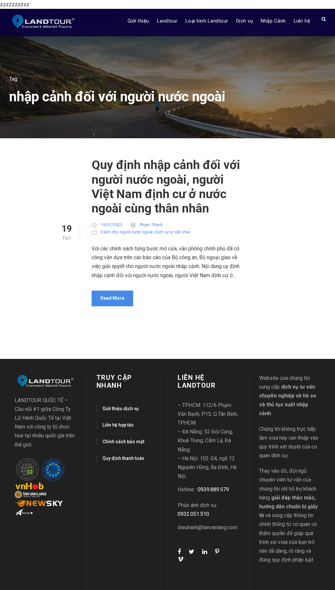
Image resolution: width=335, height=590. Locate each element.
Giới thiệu (138, 21)
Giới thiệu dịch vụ (120, 408)
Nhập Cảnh (273, 21)
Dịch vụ (244, 21)
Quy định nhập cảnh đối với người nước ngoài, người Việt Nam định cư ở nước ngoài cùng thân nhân (166, 186)
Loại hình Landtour (206, 21)
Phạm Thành (151, 224)
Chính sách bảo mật (123, 441)
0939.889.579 (213, 489)
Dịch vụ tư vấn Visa (172, 231)
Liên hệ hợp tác (118, 425)
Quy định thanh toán (123, 458)
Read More (112, 298)
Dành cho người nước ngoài (127, 231)
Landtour (167, 21)
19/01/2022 (111, 224)
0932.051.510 (193, 514)
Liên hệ (302, 21)
